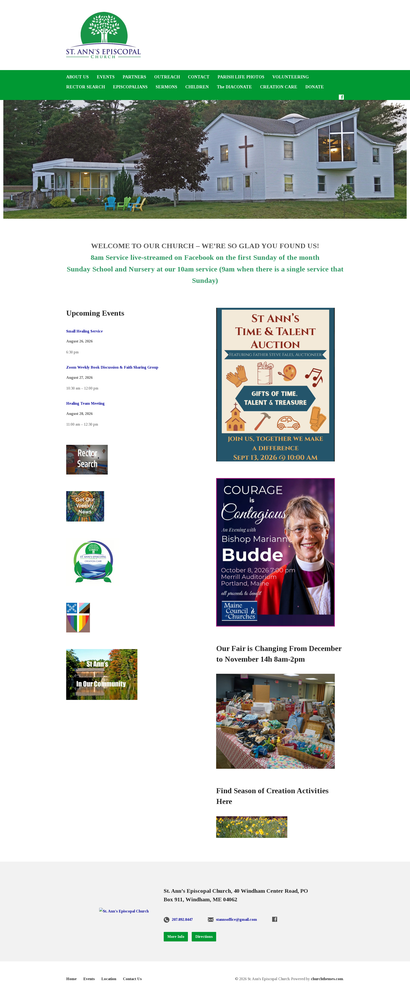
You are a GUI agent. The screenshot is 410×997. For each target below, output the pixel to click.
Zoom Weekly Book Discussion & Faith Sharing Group (112, 367)
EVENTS (106, 77)
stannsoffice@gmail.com (236, 919)
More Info (175, 937)
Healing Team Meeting (85, 403)
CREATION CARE (278, 87)
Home (71, 979)
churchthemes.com (327, 979)
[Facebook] (341, 97)
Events (89, 979)
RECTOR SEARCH (85, 87)
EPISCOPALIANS (130, 87)
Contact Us (132, 979)
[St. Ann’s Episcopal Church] (124, 911)
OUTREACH (167, 77)
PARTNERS (134, 77)
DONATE (314, 87)
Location (108, 979)
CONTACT (199, 77)
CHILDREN (197, 87)
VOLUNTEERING (290, 77)
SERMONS (166, 87)
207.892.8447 (182, 919)
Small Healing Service (84, 331)
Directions (204, 937)
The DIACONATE (234, 87)
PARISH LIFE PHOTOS (241, 77)
